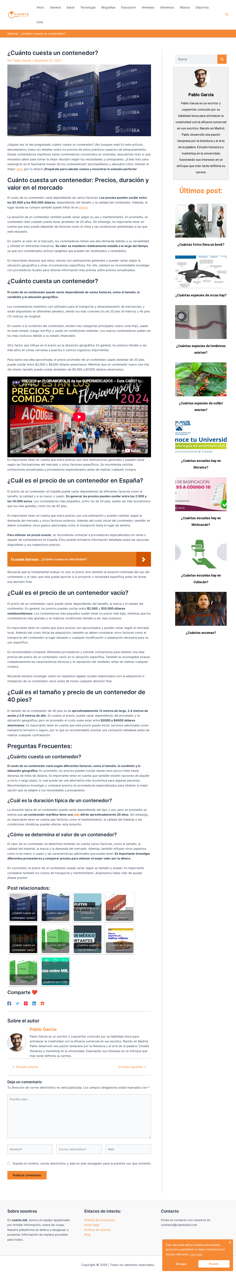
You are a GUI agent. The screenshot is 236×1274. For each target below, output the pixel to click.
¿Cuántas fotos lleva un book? (200, 244)
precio (83, 207)
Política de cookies (97, 1230)
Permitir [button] (214, 1263)
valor (19, 169)
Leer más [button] (196, 1254)
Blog (87, 1234)
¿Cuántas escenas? (201, 633)
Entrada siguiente (132, 1066)
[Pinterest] (26, 1003)
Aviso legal (91, 1225)
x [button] (230, 1242)
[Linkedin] (34, 1003)
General (12, 33)
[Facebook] (9, 1003)
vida (76, 814)
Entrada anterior (25, 1066)
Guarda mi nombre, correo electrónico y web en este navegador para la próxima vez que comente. (82, 1163)
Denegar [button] (181, 1263)
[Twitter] (17, 1003)
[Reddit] (42, 1003)
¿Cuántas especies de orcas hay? (201, 295)
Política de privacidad (99, 1220)
